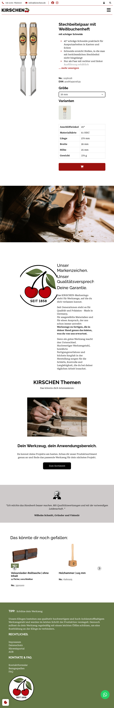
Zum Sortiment (57, 466)
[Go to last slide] (18, 437)
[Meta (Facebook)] (52, 2)
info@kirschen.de (37, 3)
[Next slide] (96, 437)
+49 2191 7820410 (13, 3)
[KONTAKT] (104, 3)
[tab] (27, 95)
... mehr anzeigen (69, 68)
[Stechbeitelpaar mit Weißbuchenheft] (65, 113)
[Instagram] (57, 2)
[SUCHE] (110, 3)
